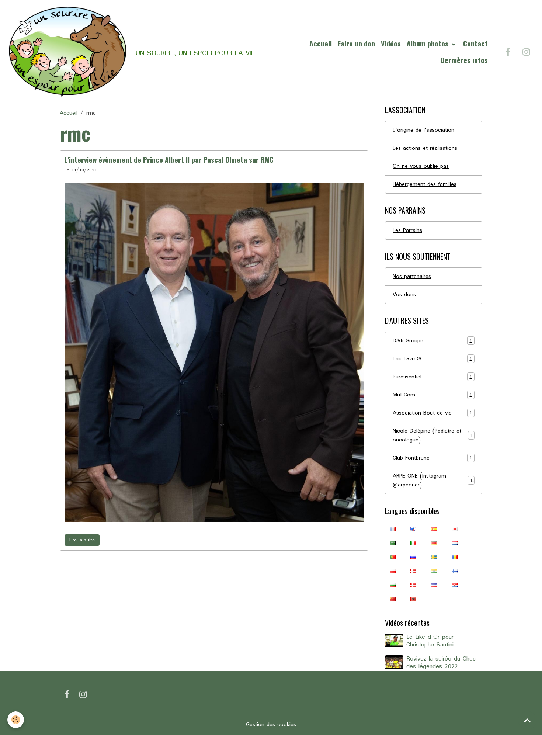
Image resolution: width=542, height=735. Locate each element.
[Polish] (392, 571)
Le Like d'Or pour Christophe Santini (430, 641)
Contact (475, 43)
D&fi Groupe (432, 340)
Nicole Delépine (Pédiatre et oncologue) (433, 435)
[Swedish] (434, 557)
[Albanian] (413, 599)
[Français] (392, 529)
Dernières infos (464, 60)
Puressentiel (432, 376)
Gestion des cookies (271, 724)
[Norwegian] (413, 571)
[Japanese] (454, 529)
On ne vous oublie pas (421, 166)
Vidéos (391, 43)
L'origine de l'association (423, 130)
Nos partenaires (412, 276)
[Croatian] (454, 585)
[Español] (434, 529)
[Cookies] (15, 719)
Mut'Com (432, 395)
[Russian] (413, 557)
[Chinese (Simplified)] (392, 599)
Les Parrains (407, 230)
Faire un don (356, 43)
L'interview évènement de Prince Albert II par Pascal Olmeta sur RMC (169, 159)
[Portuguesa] (392, 557)
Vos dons (404, 294)
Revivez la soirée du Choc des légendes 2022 (441, 663)
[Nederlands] (454, 543)
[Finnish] (454, 571)
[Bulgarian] (392, 585)
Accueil (320, 43)
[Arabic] (392, 543)
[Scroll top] (527, 720)
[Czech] (434, 585)
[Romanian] (454, 557)
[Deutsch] (434, 543)
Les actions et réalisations (425, 148)
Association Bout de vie (432, 413)
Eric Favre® (432, 358)
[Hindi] (434, 571)
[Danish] (413, 585)
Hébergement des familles (424, 184)
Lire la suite (82, 540)
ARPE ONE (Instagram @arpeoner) (432, 480)
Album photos (428, 43)
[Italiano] (413, 543)
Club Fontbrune (432, 458)
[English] (413, 529)
